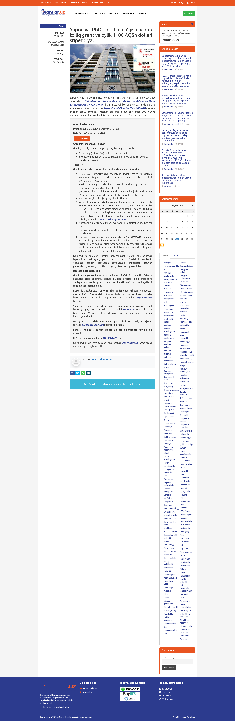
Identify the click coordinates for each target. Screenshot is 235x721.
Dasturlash (168, 186)
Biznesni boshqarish (171, 124)
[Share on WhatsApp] (83, 373)
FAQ (109, 2)
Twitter (166, 692)
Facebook (167, 688)
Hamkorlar (75, 2)
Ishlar (113, 13)
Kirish (192, 2)
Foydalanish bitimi (61, 707)
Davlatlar (176, 256)
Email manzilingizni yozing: (172, 658)
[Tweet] (77, 373)
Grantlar (81, 13)
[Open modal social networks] (88, 373)
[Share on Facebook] (72, 373)
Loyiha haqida (45, 2)
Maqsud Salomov (102, 359)
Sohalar (165, 256)
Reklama (85, 2)
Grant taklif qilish (60, 2)
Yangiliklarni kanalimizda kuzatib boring (114, 384)
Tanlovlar (98, 13)
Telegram (167, 699)
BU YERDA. (129, 309)
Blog (142, 13)
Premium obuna (98, 2)
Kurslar (128, 13)
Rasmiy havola (82, 139)
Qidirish (189, 13)
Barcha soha (168, 69)
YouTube (167, 695)
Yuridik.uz (191, 717)
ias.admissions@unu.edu (112, 219)
